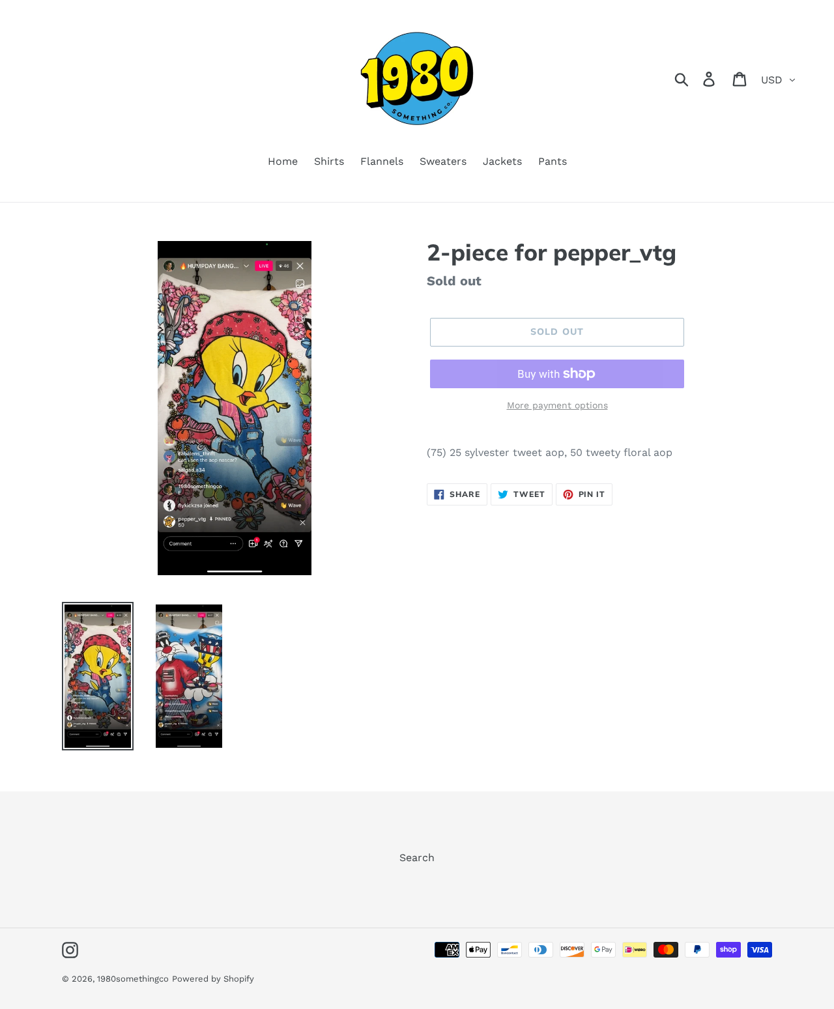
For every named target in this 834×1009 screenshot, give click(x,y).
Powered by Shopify (213, 979)
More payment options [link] (557, 405)
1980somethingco (133, 979)
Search (417, 857)
